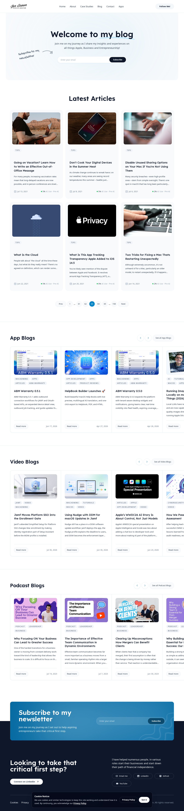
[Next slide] (148, 338)
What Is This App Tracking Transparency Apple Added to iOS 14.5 (92, 259)
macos (171, 383)
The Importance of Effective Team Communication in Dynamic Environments (84, 642)
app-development (75, 379)
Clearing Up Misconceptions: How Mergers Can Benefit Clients (134, 642)
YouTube (123, 783)
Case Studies (86, 6)
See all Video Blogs (162, 461)
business (20, 631)
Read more (21, 426)
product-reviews (89, 383)
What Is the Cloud (26, 254)
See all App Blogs (163, 338)
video (28, 503)
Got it (144, 799)
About (73, 6)
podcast (20, 626)
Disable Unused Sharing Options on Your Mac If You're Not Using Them (146, 166)
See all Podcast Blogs (161, 585)
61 (79, 304)
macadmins (22, 379)
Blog (100, 6)
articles (20, 383)
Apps (121, 6)
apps (34, 379)
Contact (110, 6)
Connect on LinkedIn (24, 781)
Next (123, 304)
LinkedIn (145, 776)
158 (114, 304)
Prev (61, 304)
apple (134, 503)
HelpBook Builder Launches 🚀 (85, 391)
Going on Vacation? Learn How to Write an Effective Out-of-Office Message (34, 166)
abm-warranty (37, 383)
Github (166, 776)
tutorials (88, 503)
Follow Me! (164, 6)
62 (85, 304)
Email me (123, 776)
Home (62, 6)
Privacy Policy (79, 803)
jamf (18, 503)
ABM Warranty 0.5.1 (27, 391)
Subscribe (117, 59)
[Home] (18, 6)
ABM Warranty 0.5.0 (129, 391)
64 (98, 304)
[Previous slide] (140, 338)
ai (169, 379)
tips (17, 150)
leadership (35, 626)
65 (105, 304)
